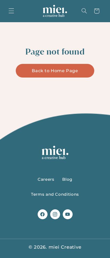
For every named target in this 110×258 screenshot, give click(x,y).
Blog (67, 179)
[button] (11, 11)
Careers (46, 179)
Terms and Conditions (55, 194)
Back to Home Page (55, 70)
